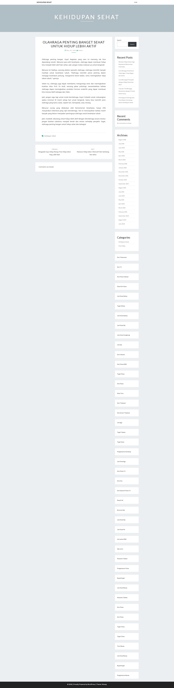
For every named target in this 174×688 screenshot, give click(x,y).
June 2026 (122, 148)
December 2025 (123, 172)
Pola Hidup (122, 246)
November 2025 (123, 176)
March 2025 (122, 208)
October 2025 (123, 180)
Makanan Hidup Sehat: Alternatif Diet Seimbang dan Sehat (93, 152)
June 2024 (122, 224)
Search (119, 40)
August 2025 (122, 188)
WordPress (91, 684)
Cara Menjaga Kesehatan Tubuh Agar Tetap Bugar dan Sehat (126, 73)
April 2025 (122, 204)
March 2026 (122, 160)
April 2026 (122, 156)
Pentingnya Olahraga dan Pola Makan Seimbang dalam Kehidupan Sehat (126, 100)
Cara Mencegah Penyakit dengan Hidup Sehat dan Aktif (126, 82)
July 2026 (121, 144)
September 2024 (124, 216)
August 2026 (122, 140)
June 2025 (122, 196)
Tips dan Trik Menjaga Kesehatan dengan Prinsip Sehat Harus (127, 91)
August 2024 (122, 220)
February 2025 (123, 212)
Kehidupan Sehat (44, 2)
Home (135, 2)
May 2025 (121, 200)
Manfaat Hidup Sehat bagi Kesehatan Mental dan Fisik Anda (127, 64)
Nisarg (104, 684)
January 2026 (123, 168)
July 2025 (121, 192)
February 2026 (123, 164)
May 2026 (121, 152)
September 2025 (124, 184)
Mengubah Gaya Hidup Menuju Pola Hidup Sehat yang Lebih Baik (54, 152)
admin (80, 50)
